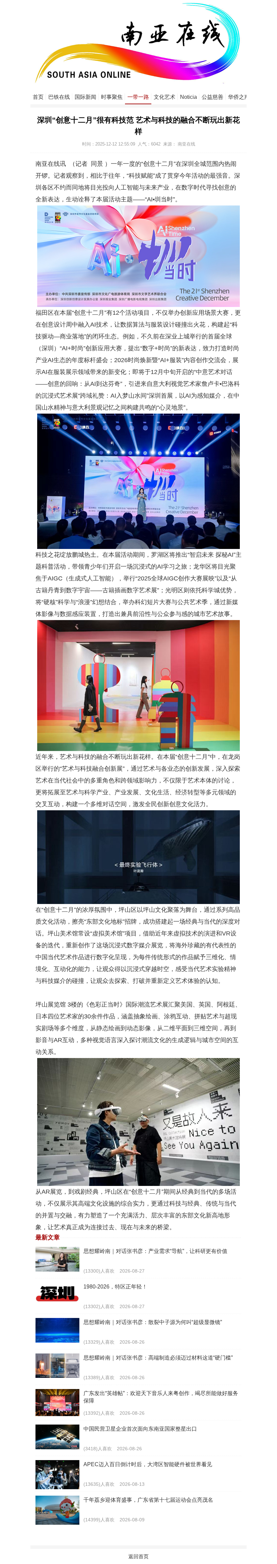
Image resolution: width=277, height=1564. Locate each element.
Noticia (188, 97)
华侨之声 (239, 97)
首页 (38, 97)
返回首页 (138, 1556)
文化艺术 (164, 97)
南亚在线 (186, 144)
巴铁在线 (59, 97)
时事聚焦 (112, 97)
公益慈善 (212, 97)
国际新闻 (85, 97)
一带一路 (138, 97)
